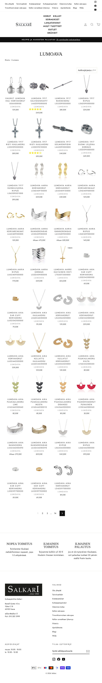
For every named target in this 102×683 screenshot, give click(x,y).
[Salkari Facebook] (58, 659)
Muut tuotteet (52, 26)
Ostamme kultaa (66, 4)
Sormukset (52, 19)
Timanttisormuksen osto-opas (15, 8)
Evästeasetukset (35, 4)
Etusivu (7, 60)
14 (55, 513)
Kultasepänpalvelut (50, 4)
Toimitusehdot (21, 4)
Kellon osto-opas (80, 4)
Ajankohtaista (66, 8)
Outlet (52, 29)
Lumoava (15, 60)
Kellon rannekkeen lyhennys (39, 8)
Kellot (57, 16)
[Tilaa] (88, 651)
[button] (35, 109)
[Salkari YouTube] (63, 659)
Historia (55, 8)
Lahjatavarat (52, 22)
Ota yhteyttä (9, 4)
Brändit (52, 32)
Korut (47, 16)
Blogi (75, 8)
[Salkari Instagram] (53, 659)
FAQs (82, 8)
